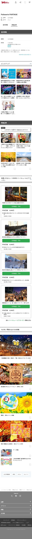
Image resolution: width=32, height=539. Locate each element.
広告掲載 (23, 525)
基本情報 (4, 32)
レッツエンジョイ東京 (6, 489)
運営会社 (29, 525)
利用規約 (13, 520)
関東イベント (22, 489)
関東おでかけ (15, 489)
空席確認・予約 (16, 206)
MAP (9, 46)
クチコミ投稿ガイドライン (18, 522)
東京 (14, 474)
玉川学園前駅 (7, 474)
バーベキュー (12, 320)
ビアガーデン (21, 320)
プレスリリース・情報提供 (14, 525)
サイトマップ (6, 520)
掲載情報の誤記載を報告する (25, 54)
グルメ (19, 474)
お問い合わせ (3, 525)
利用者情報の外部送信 (5, 522)
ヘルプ (27, 522)
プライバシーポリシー (21, 520)
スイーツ (26, 474)
